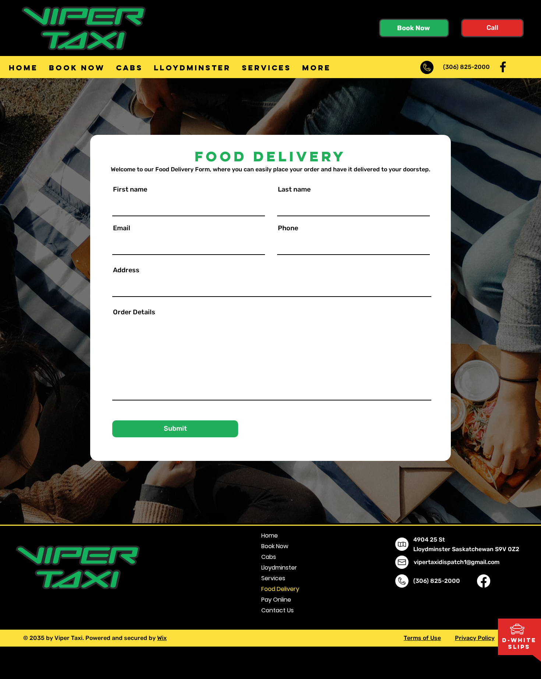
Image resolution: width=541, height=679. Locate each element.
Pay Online (276, 599)
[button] (517, 629)
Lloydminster (279, 567)
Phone (288, 228)
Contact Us (277, 610)
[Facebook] (503, 67)
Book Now (274, 546)
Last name (294, 189)
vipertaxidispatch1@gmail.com (456, 562)
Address (126, 270)
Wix (162, 637)
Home (269, 535)
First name (130, 189)
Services (273, 578)
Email (121, 228)
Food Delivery (280, 589)
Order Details (134, 312)
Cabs (268, 557)
